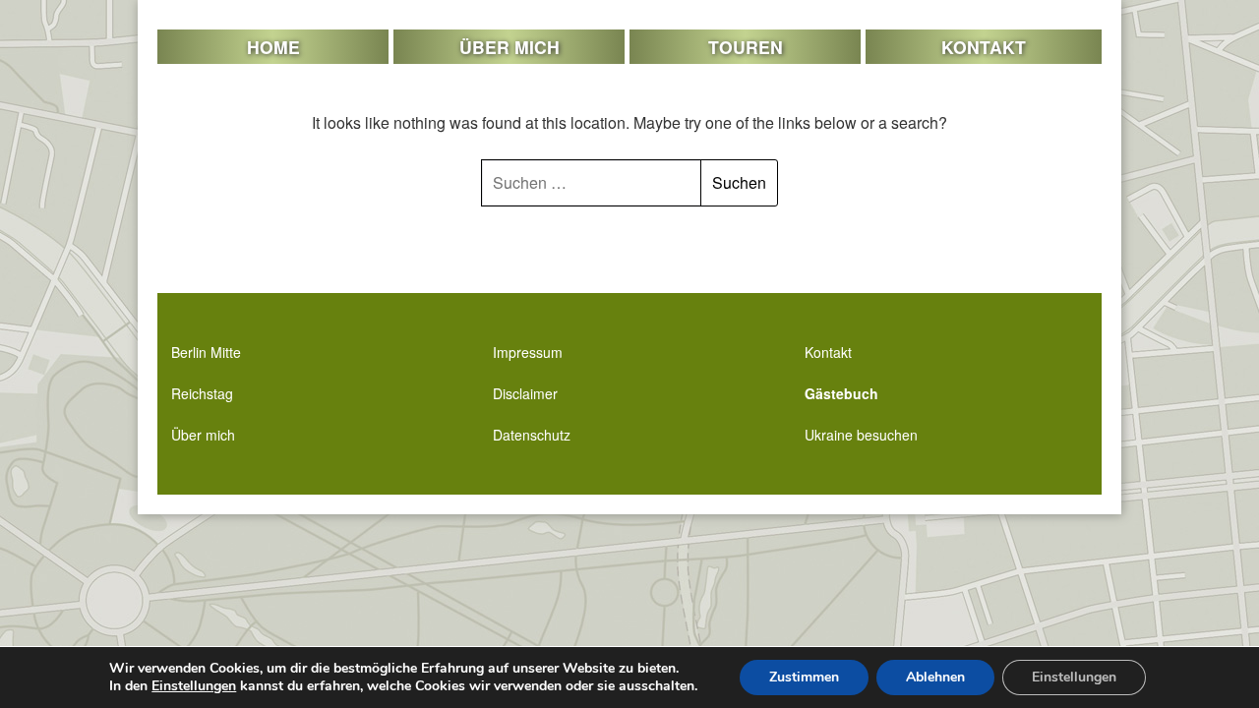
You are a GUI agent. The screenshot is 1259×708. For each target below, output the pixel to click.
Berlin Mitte (206, 352)
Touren (745, 46)
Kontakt (983, 46)
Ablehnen (935, 677)
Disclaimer (525, 393)
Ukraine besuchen (861, 434)
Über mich (509, 46)
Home (273, 46)
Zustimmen (804, 677)
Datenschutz (531, 434)
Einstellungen (193, 686)
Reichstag (202, 393)
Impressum (528, 352)
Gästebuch (841, 393)
